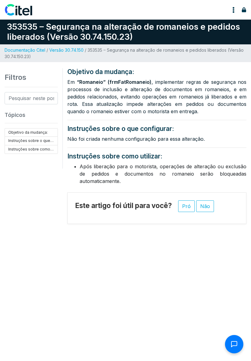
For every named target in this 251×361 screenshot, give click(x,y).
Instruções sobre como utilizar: (33, 149)
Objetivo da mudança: (28, 132)
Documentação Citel (25, 50)
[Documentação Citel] (22, 9)
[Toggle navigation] (233, 9)
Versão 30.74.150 (66, 50)
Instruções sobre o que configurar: (33, 140)
